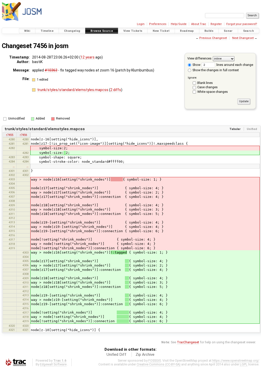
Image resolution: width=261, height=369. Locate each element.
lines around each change (234, 65)
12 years (88, 57)
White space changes (212, 92)
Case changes (207, 87)
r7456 (23, 135)
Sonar (228, 31)
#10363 (51, 70)
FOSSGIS (154, 360)
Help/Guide (179, 24)
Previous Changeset (213, 38)
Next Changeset (243, 38)
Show (196, 65)
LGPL (243, 364)
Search (248, 31)
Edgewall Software (53, 364)
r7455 (9, 135)
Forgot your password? (241, 24)
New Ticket (161, 31)
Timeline (47, 31)
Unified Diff (116, 354)
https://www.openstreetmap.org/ (235, 360)
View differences (199, 58)
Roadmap (187, 31)
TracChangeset (188, 342)
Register (216, 24)
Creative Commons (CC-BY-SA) (158, 364)
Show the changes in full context (215, 70)
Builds (208, 31)
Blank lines (205, 83)
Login (141, 24)
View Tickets (132, 31)
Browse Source (101, 31)
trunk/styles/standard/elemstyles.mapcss (73, 90)
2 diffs (115, 90)
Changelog (72, 31)
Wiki (27, 31)
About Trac (198, 24)
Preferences (157, 24)
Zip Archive (145, 354)
